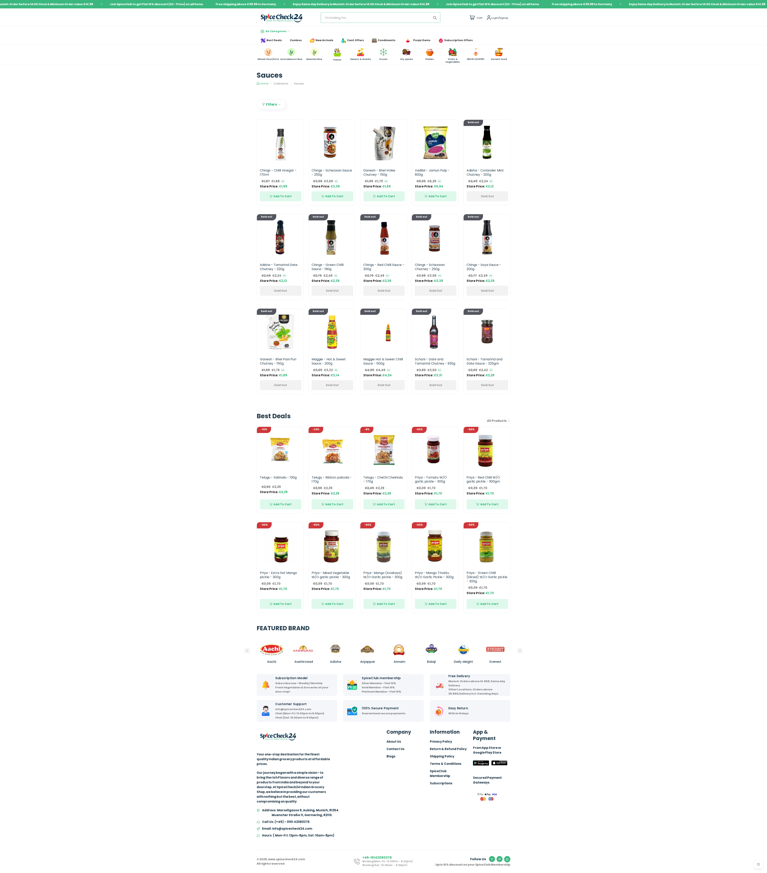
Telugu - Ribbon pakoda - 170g (332, 479)
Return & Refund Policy (448, 749)
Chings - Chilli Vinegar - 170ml (278, 172)
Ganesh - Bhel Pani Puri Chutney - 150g (278, 361)
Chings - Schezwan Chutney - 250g (430, 267)
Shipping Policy (442, 756)
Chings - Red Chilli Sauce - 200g (383, 267)
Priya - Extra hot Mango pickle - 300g (278, 575)
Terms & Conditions (445, 764)
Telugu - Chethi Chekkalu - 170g (383, 479)
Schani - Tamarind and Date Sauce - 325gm (484, 361)
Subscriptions (441, 783)
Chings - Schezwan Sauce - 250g (332, 172)
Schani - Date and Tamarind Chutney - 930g (435, 361)
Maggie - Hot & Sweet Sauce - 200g (329, 361)
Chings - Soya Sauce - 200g (484, 267)
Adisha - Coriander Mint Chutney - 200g (485, 172)
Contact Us (395, 749)
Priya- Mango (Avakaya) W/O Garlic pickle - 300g (382, 575)
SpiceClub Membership (440, 773)
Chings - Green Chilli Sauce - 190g (328, 267)
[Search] (435, 18)
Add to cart (282, 196)
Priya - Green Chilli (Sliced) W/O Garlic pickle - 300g (487, 577)
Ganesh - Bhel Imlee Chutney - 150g (379, 172)
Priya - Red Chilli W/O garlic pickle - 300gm (483, 479)
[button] (247, 650)
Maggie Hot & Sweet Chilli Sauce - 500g (383, 361)
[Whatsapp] (507, 859)
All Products (497, 421)
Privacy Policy (441, 741)
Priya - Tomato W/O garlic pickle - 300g (431, 479)
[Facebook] (492, 859)
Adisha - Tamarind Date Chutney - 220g (278, 267)
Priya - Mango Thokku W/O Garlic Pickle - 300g (434, 575)
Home (264, 83)
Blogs (390, 756)
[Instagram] (500, 859)
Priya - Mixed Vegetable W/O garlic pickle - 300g (331, 575)
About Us (393, 741)
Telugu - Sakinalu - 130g (278, 477)
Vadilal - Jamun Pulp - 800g (432, 172)
